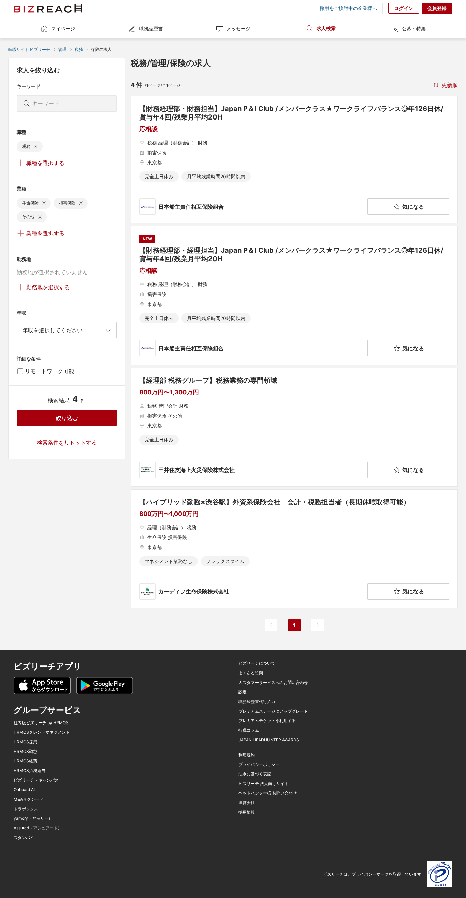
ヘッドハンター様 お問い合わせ (267, 793)
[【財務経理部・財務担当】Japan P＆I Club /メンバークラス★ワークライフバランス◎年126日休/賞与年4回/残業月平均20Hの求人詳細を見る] (294, 159)
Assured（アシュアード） (38, 828)
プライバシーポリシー (258, 764)
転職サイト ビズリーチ (29, 49)
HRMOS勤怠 (25, 751)
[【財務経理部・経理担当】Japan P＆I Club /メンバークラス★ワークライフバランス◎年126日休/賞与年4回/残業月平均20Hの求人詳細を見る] (294, 295)
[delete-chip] (36, 146)
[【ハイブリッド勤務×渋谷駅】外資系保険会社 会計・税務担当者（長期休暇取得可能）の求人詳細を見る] (294, 549)
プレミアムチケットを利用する (267, 721)
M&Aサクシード (28, 799)
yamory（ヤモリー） (33, 818)
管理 (62, 49)
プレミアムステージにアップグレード (273, 711)
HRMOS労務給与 (29, 771)
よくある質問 (250, 673)
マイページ (63, 28)
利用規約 (246, 755)
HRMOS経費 (25, 761)
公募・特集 (414, 28)
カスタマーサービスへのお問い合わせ (273, 682)
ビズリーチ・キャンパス (36, 780)
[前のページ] (271, 625)
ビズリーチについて (256, 663)
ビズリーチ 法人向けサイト (263, 784)
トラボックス (26, 809)
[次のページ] (317, 625)
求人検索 (326, 28)
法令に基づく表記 (254, 774)
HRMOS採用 (25, 742)
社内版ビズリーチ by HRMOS (41, 723)
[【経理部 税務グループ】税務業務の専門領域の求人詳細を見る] (294, 427)
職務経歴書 (151, 28)
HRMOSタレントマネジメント (42, 732)
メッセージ (238, 28)
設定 (242, 692)
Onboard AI (24, 790)
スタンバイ (24, 838)
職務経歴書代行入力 (256, 702)
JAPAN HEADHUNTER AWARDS (268, 740)
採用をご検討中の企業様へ (348, 8)
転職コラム (248, 730)
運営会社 (246, 803)
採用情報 (246, 812)
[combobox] (67, 330)
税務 (79, 49)
